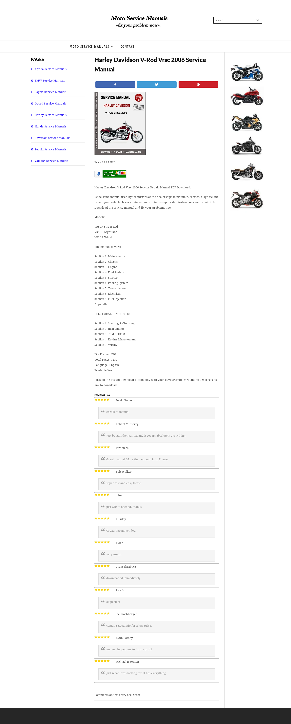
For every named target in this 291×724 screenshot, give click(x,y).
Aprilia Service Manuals (51, 69)
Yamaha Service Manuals (51, 161)
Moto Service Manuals (89, 46)
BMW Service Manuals (50, 80)
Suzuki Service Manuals (50, 149)
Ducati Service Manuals (50, 103)
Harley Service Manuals (51, 115)
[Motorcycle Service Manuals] (139, 24)
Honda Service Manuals (50, 126)
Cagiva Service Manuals (50, 92)
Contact (128, 46)
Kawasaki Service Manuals (52, 138)
